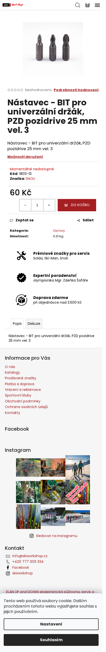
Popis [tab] (17, 323)
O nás (10, 366)
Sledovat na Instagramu (56, 535)
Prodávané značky (20, 378)
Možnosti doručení (25, 156)
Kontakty (12, 412)
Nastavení (51, 624)
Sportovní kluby (18, 395)
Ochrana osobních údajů (26, 406)
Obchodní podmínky (22, 401)
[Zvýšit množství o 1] (49, 205)
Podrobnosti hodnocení (76, 90)
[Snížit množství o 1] (25, 205)
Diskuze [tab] (34, 323)
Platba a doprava (19, 384)
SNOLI (30, 178)
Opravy (59, 230)
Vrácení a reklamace (23, 389)
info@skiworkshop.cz (30, 555)
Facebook (20, 567)
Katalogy (12, 372)
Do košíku (80, 204)
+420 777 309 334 (28, 561)
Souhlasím (51, 640)
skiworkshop (22, 573)
